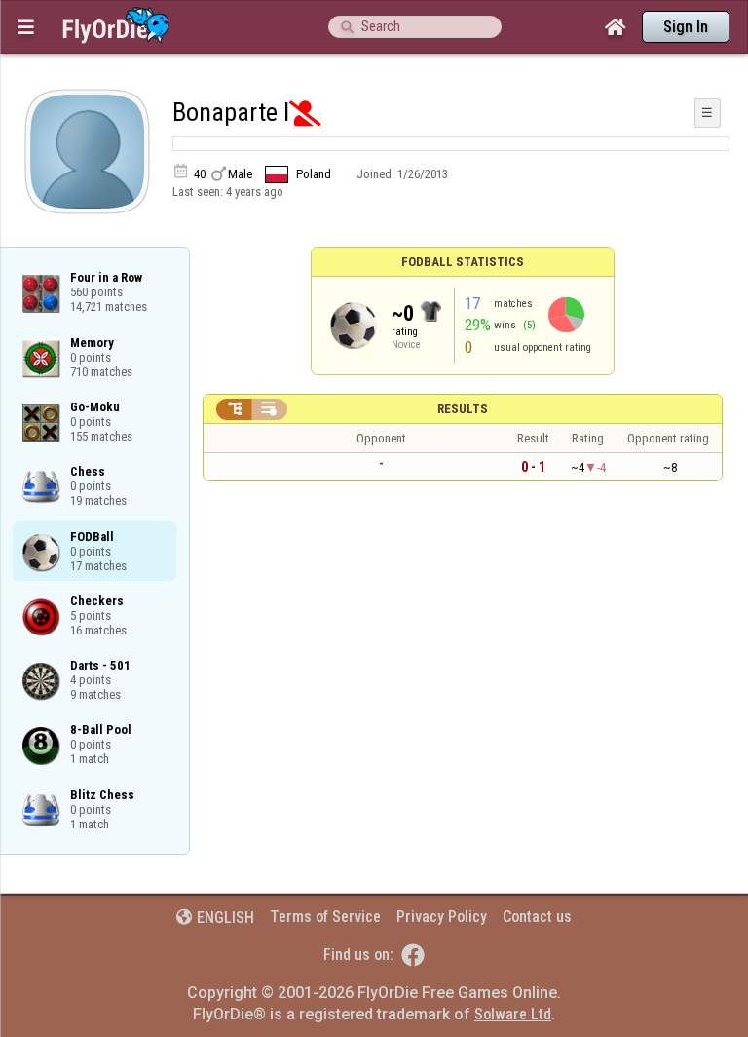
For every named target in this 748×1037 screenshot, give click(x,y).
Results (462, 409)
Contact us (537, 916)
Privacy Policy (441, 916)
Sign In (685, 27)
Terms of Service (325, 916)
